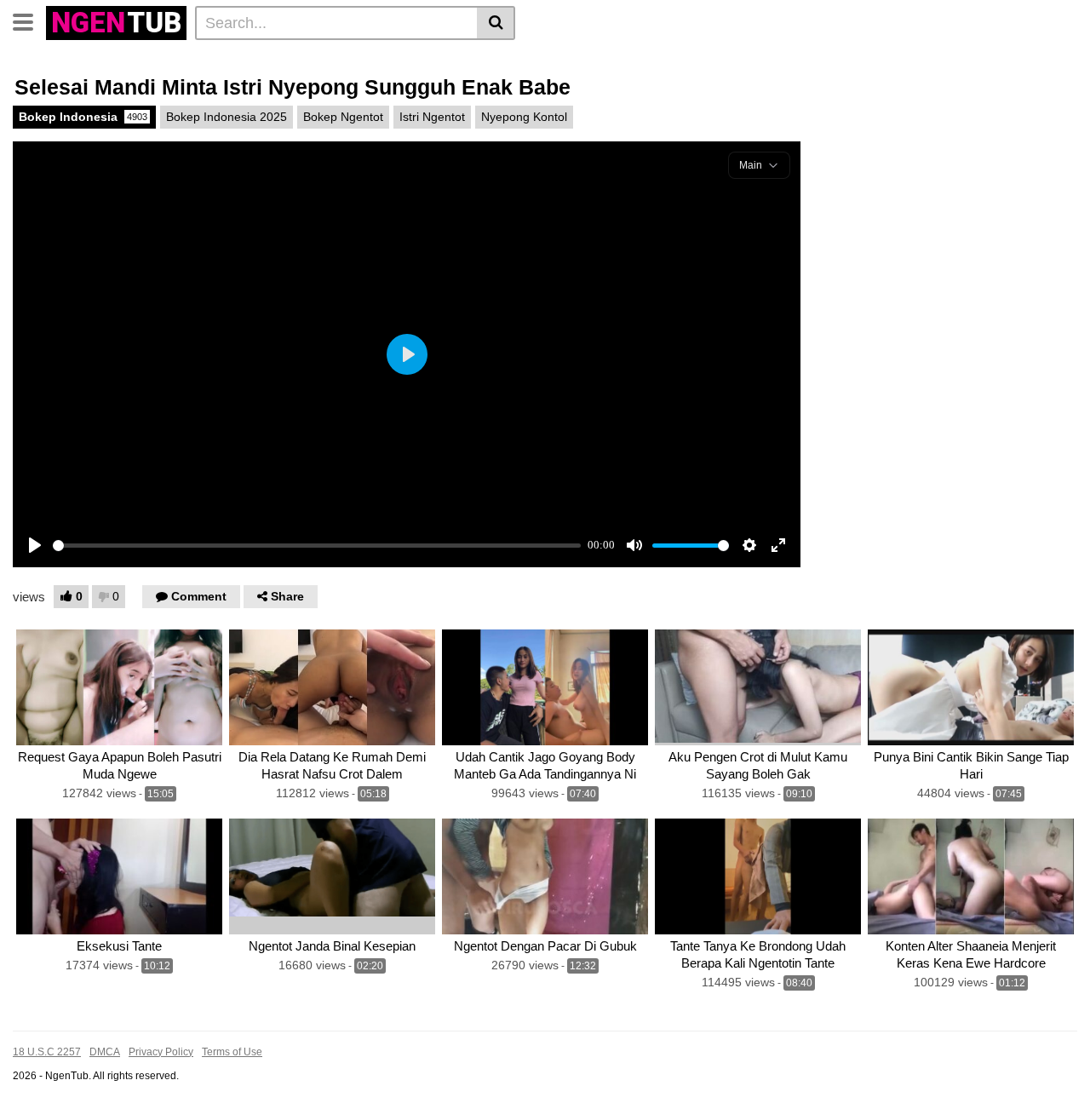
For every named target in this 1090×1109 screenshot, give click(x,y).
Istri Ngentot (432, 117)
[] (496, 23)
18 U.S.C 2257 (47, 1052)
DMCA (104, 1052)
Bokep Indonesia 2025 (226, 117)
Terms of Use (232, 1052)
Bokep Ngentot (343, 117)
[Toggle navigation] (29, 20)
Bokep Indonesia (83, 117)
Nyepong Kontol (524, 117)
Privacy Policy (161, 1052)
